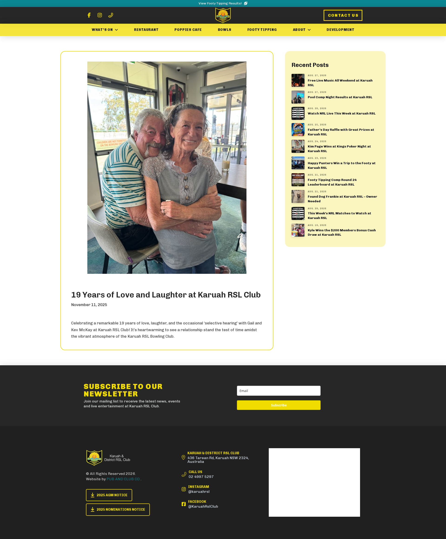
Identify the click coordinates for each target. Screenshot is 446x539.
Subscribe (279, 405)
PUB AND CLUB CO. (124, 479)
